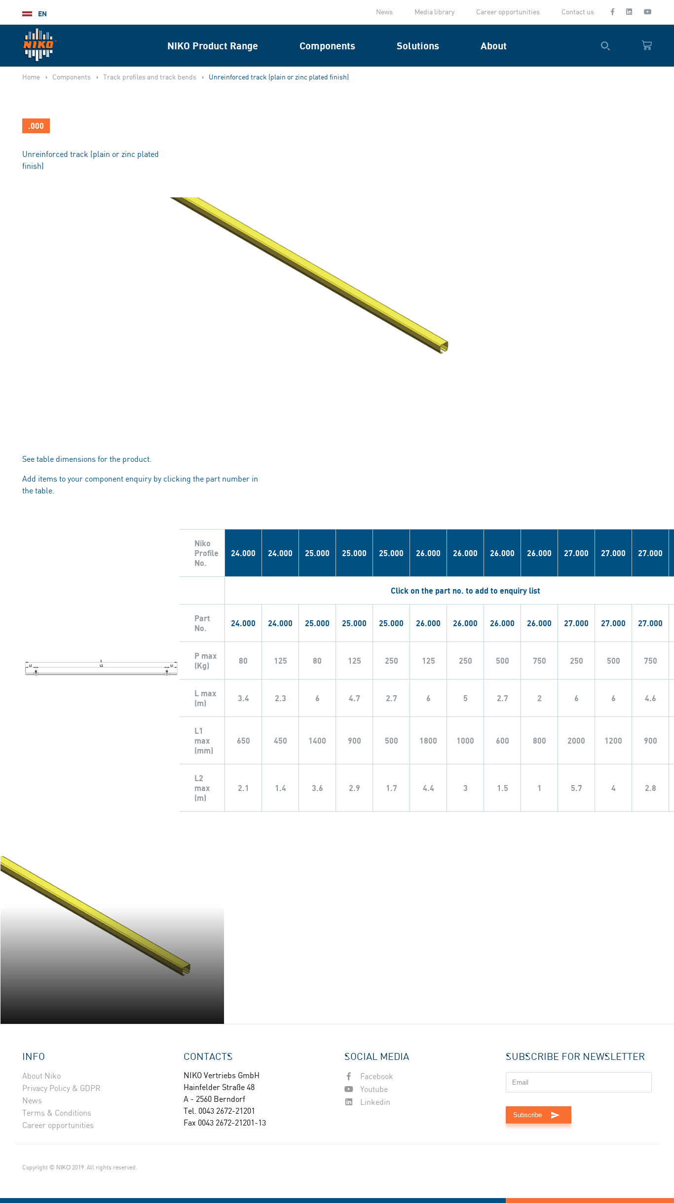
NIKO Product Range (212, 45)
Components (327, 45)
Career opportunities (508, 12)
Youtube (373, 1090)
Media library (434, 12)
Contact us (578, 12)
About (494, 45)
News (384, 12)
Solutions (418, 45)
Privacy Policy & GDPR (61, 1089)
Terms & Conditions (56, 1113)
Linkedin (374, 1102)
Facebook (375, 1077)
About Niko (41, 1076)
